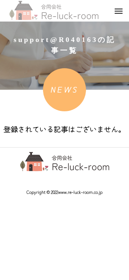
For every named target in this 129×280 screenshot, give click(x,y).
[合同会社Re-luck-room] (54, 11)
